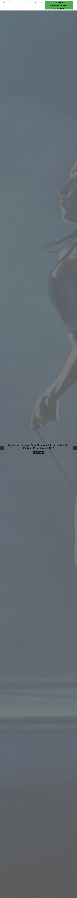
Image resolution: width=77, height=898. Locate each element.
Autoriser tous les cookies (59, 8)
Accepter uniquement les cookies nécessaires (58, 5)
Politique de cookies (27, 3)
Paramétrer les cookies (59, 2)
